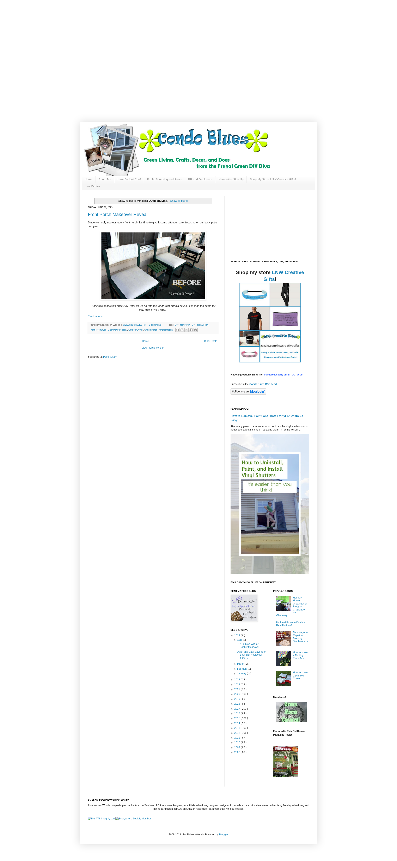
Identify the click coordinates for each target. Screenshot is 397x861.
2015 (237, 718)
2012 (237, 732)
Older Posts (210, 341)
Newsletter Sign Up (231, 179)
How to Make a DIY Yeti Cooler (300, 675)
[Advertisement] (132, 29)
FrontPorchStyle (98, 330)
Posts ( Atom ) (110, 356)
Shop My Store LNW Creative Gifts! (273, 179)
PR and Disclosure (200, 179)
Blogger (223, 834)
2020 (237, 694)
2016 (237, 713)
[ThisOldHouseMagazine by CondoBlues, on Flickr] (285, 776)
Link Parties (92, 186)
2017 (237, 708)
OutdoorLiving (135, 330)
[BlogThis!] (182, 330)
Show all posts (179, 200)
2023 (237, 679)
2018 (237, 703)
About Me (105, 179)
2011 (237, 737)
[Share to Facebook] (191, 330)
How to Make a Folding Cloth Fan (300, 655)
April (240, 639)
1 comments (155, 325)
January (242, 673)
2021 (237, 689)
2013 (237, 728)
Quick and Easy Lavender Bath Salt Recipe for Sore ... (251, 654)
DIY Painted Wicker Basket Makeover (248, 645)
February (242, 668)
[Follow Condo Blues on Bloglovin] (248, 393)
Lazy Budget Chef (129, 179)
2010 (237, 742)
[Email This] (177, 330)
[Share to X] (186, 330)
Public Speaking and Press (164, 179)
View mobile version (153, 347)
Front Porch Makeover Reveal (117, 214)
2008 (237, 752)
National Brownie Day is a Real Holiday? (290, 624)
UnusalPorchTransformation (158, 330)
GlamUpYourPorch (117, 330)
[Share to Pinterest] (196, 330)
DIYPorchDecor (200, 325)
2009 (237, 747)
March (241, 663)
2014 (237, 723)
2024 (237, 635)
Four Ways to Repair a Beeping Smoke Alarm (300, 637)
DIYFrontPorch (183, 325)
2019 (237, 699)
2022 (237, 684)
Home (88, 179)
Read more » (95, 316)
